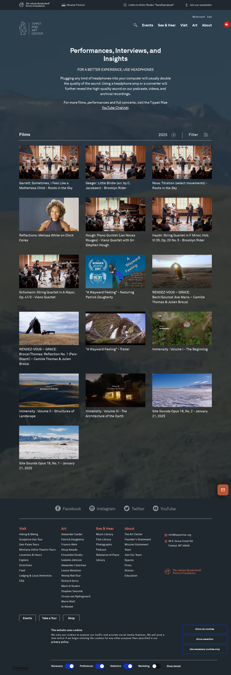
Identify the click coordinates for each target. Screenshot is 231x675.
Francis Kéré (69, 544)
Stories (129, 570)
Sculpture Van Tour (31, 539)
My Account (198, 17)
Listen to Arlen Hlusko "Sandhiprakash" (151, 5)
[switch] (99, 666)
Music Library (104, 534)
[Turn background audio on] (227, 24)
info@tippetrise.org (179, 535)
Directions (25, 565)
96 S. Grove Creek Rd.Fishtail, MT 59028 (181, 543)
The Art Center (134, 534)
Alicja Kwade (69, 550)
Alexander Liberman (73, 565)
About (207, 25)
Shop (71, 618)
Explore (23, 560)
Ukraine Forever (76, 5)
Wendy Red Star (71, 575)
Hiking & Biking (28, 534)
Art (194, 25)
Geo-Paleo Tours (29, 544)
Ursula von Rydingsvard (75, 596)
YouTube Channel (115, 108)
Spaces (129, 560)
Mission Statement (136, 544)
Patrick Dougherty (72, 539)
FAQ (21, 581)
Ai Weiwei (67, 606)
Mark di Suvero (70, 586)
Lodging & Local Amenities (35, 575)
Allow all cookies (204, 629)
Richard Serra (70, 581)
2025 (163, 135)
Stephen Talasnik (72, 591)
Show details (174, 666)
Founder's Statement (138, 539)
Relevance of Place (107, 555)
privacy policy (60, 642)
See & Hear (167, 25)
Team (128, 550)
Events (147, 25)
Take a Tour (49, 618)
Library (100, 560)
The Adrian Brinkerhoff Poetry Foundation (35, 5)
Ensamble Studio (71, 555)
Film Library (103, 539)
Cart (209, 17)
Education (131, 575)
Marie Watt (68, 601)
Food (22, 570)
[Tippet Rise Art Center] (31, 28)
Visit (183, 25)
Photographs (104, 544)
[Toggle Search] (135, 25)
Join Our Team (133, 555)
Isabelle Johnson (71, 560)
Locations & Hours (30, 555)
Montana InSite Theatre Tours (37, 550)
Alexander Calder (71, 534)
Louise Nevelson (71, 570)
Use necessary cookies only (205, 649)
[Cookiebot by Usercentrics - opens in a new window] (20, 669)
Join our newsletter (201, 5)
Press (128, 565)
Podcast (101, 550)
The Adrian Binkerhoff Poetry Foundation (183, 572)
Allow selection (204, 639)
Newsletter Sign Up (222, 489)
